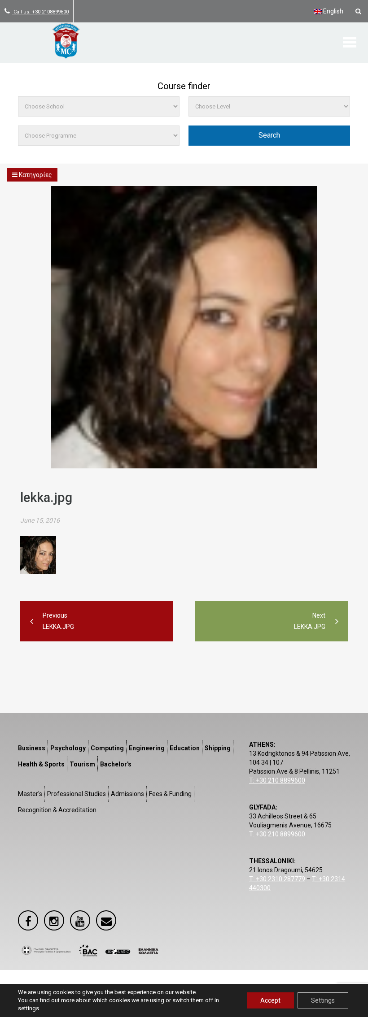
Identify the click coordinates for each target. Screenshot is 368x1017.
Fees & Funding (170, 793)
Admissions (127, 793)
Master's (30, 793)
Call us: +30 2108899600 (40, 12)
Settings (323, 1000)
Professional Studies (76, 793)
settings (28, 1008)
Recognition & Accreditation (57, 810)
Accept (270, 1000)
